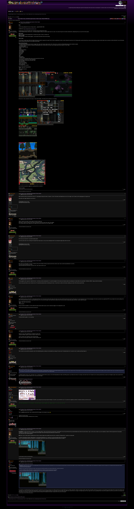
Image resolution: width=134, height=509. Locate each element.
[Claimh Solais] (9, 209)
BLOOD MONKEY (13, 387)
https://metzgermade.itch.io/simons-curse (30, 28)
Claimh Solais (12, 193)
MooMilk (11, 278)
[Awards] (9, 30)
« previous (122, 15)
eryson (11, 314)
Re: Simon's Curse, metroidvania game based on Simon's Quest (30, 193)
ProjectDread (12, 366)
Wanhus (11, 22)
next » (125, 15)
